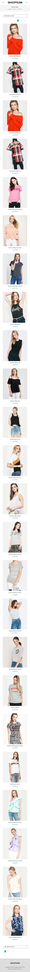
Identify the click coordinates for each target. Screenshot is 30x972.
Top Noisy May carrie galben (15, 899)
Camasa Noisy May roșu (15, 94)
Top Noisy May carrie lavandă (15, 860)
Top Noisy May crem (15, 784)
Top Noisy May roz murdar (15, 247)
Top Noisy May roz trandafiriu (15, 209)
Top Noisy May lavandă (15, 516)
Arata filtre (10, 16)
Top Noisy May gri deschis (15, 554)
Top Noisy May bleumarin (15, 937)
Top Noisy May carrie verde (15, 822)
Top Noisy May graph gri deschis (15, 745)
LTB (21, 969)
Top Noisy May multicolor (15, 477)
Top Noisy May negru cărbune (15, 286)
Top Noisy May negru (15, 324)
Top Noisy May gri (15, 707)
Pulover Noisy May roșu (15, 56)
